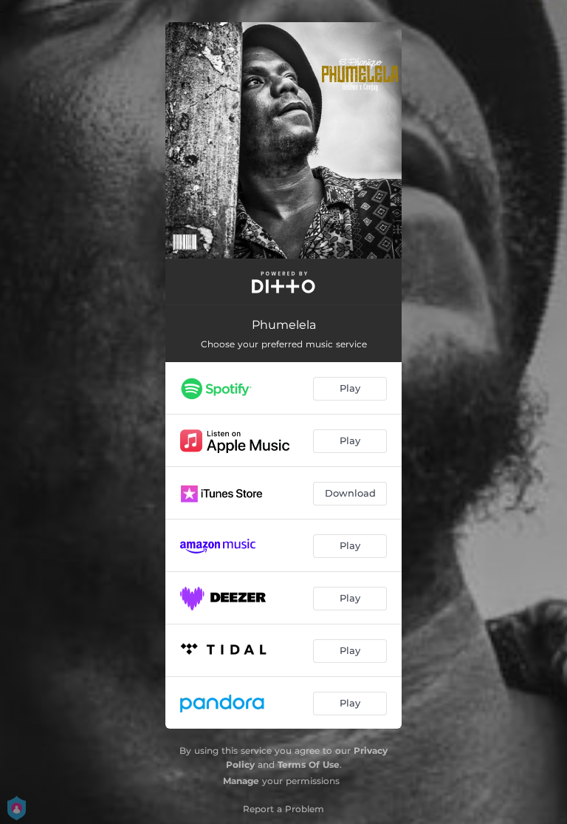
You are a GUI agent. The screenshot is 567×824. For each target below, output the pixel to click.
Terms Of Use (309, 764)
